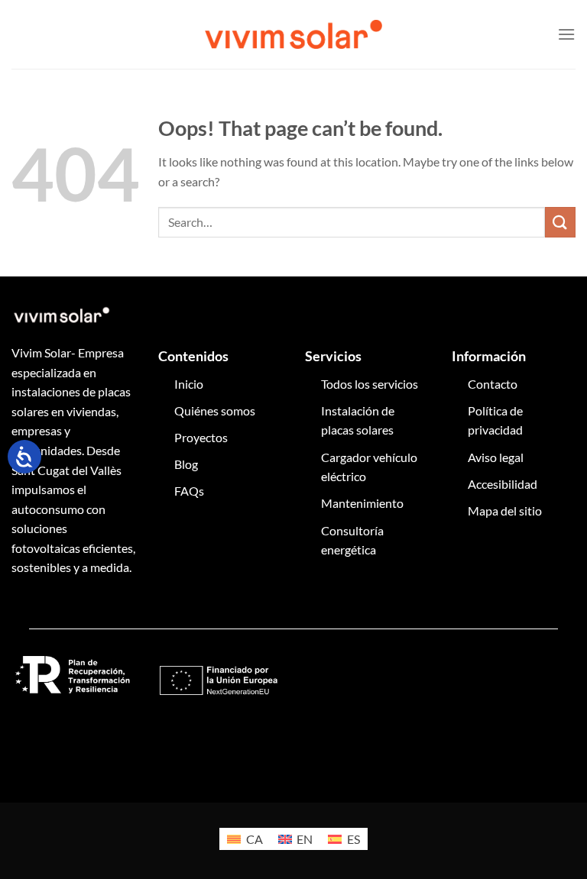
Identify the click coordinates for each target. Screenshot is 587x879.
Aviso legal (496, 457)
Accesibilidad (502, 484)
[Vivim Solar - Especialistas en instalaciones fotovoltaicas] (293, 34)
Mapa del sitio (505, 510)
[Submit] (560, 222)
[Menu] (566, 34)
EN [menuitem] (305, 839)
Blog (186, 464)
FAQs (189, 490)
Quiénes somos (214, 410)
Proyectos (201, 437)
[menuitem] (244, 839)
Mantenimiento (362, 503)
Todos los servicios (369, 383)
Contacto (492, 383)
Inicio (188, 383)
